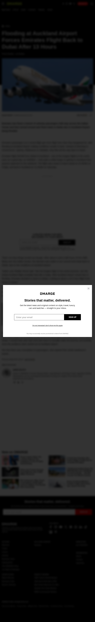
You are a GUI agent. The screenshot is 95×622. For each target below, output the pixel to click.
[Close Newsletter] (88, 288)
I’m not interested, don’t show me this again (47, 325)
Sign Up (72, 317)
